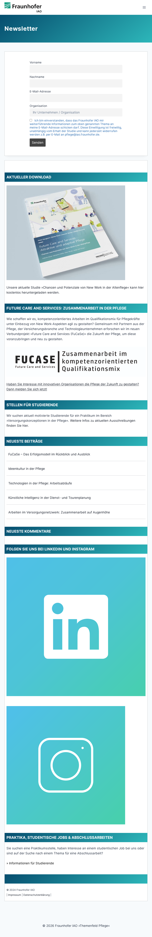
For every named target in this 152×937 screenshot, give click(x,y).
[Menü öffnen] (144, 7)
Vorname (36, 62)
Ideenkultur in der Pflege (26, 469)
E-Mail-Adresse (40, 91)
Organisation (38, 106)
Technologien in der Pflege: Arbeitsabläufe (40, 483)
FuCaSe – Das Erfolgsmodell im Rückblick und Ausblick (49, 454)
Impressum (14, 894)
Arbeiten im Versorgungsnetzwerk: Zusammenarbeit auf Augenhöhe (59, 512)
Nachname (37, 77)
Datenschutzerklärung (36, 894)
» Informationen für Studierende (30, 863)
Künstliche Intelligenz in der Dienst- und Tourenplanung (49, 498)
